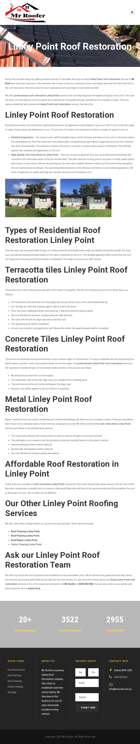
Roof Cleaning (15, 681)
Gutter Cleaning (15, 686)
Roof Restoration (16, 669)
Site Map (12, 692)
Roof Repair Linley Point (24, 540)
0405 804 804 (86, 584)
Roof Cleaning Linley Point (25, 531)
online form (34, 588)
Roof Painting (14, 675)
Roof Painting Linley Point (25, 535)
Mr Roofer (70, 584)
